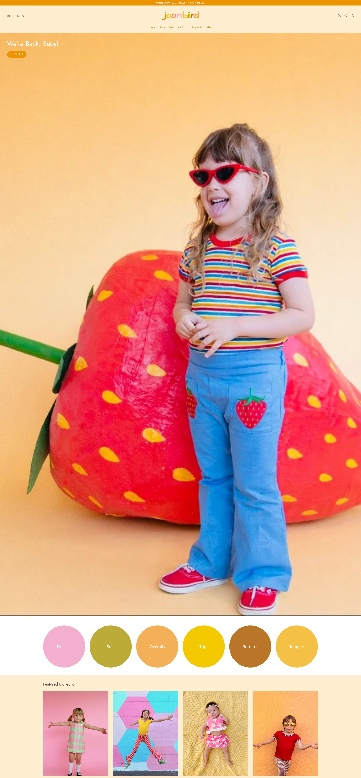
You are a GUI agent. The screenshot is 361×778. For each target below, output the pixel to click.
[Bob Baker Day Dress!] (75, 733)
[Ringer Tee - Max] (285, 733)
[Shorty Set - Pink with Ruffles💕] (215, 733)
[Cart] (352, 15)
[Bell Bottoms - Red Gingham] (145, 733)
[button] (162, 27)
